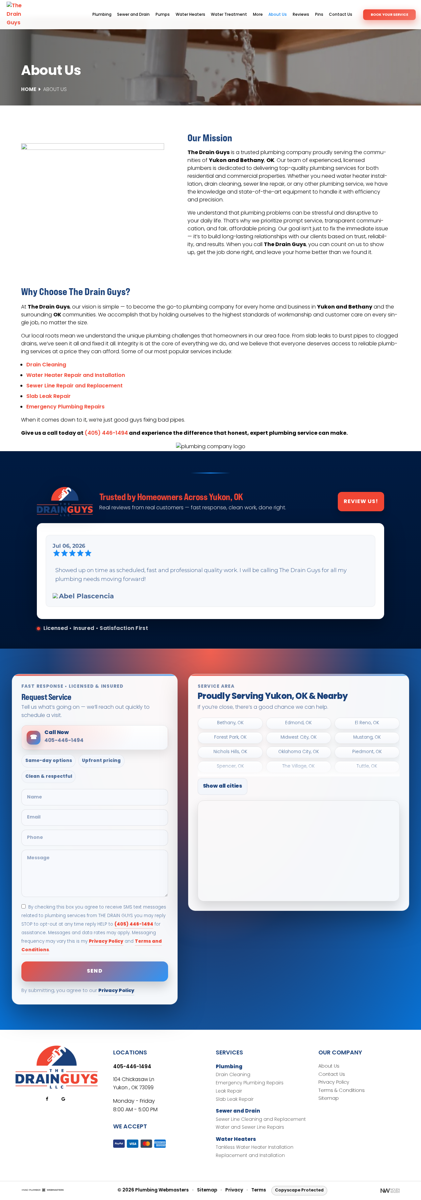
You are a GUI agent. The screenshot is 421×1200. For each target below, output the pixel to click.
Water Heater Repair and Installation (75, 375)
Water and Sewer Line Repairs (250, 1127)
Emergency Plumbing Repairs (65, 407)
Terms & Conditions (341, 1091)
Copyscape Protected (299, 1190)
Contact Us (340, 15)
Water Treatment (229, 15)
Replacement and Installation (250, 1156)
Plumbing (101, 15)
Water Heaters (190, 15)
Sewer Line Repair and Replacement (74, 386)
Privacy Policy (106, 941)
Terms (258, 1190)
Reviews (301, 15)
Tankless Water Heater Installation (254, 1147)
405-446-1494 (132, 1067)
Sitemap (328, 1098)
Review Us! (361, 501)
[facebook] (46, 1099)
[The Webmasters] (42, 1190)
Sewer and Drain (133, 15)
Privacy (234, 1190)
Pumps (163, 15)
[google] (63, 1099)
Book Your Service (389, 15)
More (258, 15)
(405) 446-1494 (106, 433)
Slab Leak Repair (48, 396)
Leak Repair (229, 1091)
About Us (277, 15)
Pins (319, 15)
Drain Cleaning (46, 365)
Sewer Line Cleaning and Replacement (261, 1120)
